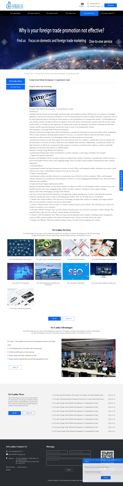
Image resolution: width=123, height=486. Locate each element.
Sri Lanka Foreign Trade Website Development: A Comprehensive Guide (75, 403)
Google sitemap (21, 467)
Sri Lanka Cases (71, 13)
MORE (54, 318)
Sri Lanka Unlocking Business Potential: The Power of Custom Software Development (78, 399)
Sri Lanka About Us (34, 13)
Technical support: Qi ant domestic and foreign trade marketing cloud (68, 480)
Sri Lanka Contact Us (107, 13)
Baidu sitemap (10, 467)
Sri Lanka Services (52, 13)
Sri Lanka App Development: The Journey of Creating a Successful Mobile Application (78, 395)
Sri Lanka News (89, 13)
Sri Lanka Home (15, 13)
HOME (8, 470)
